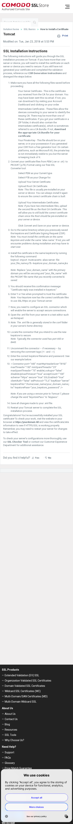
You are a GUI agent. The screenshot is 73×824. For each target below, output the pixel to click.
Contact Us (11, 719)
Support (9, 752)
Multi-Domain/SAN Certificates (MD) (26, 696)
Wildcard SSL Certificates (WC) (23, 691)
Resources (11, 729)
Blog (7, 724)
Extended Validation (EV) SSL (22, 675)
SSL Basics (30, 29)
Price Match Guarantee (18, 768)
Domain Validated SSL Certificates (25, 685)
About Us (10, 713)
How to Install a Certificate (54, 29)
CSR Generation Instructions (45, 73)
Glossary (10, 762)
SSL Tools (10, 734)
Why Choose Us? (14, 740)
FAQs (8, 757)
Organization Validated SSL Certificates (28, 680)
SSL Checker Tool (17, 441)
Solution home (11, 29)
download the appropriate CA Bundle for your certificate (42, 132)
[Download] (30, 422)
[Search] (34, 22)
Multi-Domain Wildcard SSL (20, 701)
